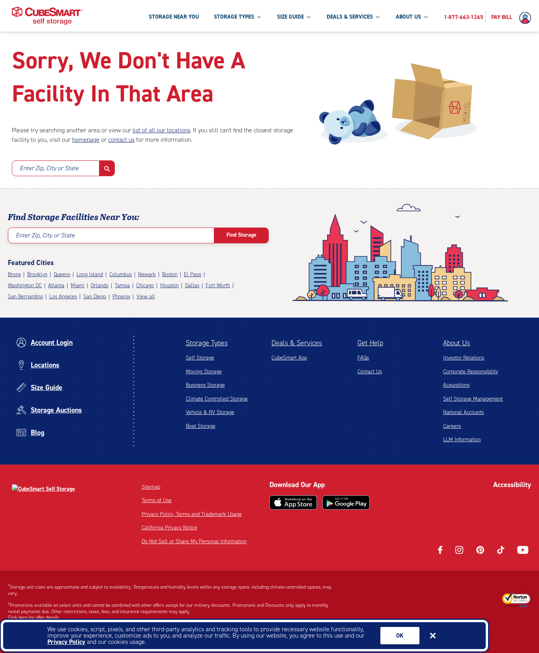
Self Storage (200, 357)
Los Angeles (63, 296)
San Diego (94, 296)
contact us (121, 139)
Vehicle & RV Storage (210, 412)
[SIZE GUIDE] (309, 16)
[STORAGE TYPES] (259, 16)
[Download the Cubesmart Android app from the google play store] (346, 502)
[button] (107, 168)
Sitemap (151, 487)
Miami (77, 285)
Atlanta (56, 285)
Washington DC (25, 285)
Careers (452, 426)
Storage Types (207, 343)
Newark (147, 274)
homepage (85, 139)
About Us (456, 343)
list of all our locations (161, 130)
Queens (62, 274)
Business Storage (205, 385)
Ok (400, 636)
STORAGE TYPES (234, 17)
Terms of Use (157, 500)
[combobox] (55, 168)
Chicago (145, 285)
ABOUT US (408, 17)
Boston (170, 274)
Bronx (14, 274)
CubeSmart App (289, 357)
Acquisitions (456, 385)
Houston (169, 285)
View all (146, 296)
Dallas (192, 285)
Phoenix (121, 296)
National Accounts (463, 412)
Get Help (370, 343)
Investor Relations (463, 357)
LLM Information (462, 439)
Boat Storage (200, 426)
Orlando (100, 285)
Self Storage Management (473, 399)
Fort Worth (218, 285)
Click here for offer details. (34, 617)
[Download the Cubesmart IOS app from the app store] (293, 502)
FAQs (363, 357)
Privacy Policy (66, 642)
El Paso (192, 274)
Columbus (120, 274)
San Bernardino (25, 296)
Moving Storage (204, 371)
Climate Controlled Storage (217, 399)
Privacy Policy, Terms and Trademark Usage (192, 514)
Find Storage (241, 235)
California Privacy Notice (169, 527)
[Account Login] (527, 18)
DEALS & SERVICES (350, 17)
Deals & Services (296, 343)
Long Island (90, 274)
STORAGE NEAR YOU (174, 17)
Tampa (122, 285)
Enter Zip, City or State (49, 168)
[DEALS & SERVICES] (378, 16)
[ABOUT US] (426, 16)
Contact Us (369, 371)
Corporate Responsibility (470, 371)
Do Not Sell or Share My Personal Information (194, 541)
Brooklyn (37, 274)
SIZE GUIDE (290, 17)
